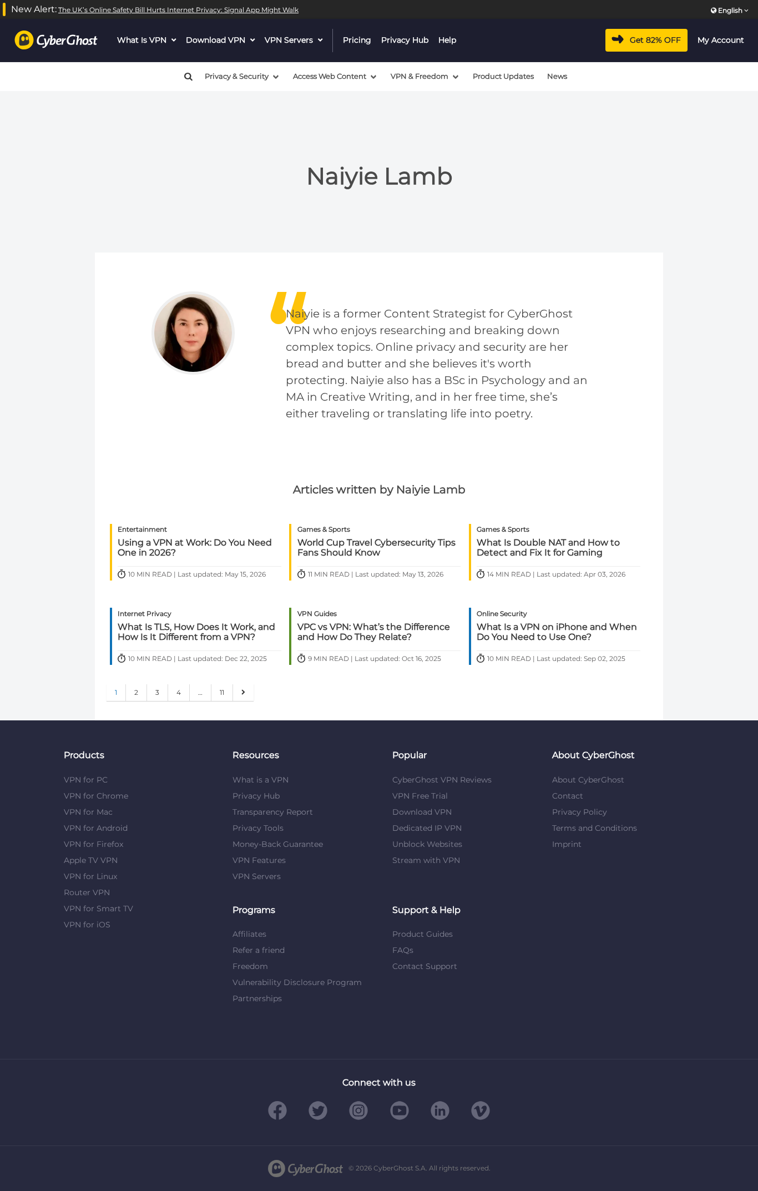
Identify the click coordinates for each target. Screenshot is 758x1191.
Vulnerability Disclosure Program (297, 982)
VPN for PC (86, 780)
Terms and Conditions (594, 828)
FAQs (402, 950)
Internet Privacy (144, 613)
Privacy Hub (404, 40)
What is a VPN (261, 780)
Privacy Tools (258, 828)
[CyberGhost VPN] (56, 40)
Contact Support (424, 966)
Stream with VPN (426, 860)
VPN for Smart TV (98, 909)
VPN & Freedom (419, 76)
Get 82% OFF (655, 40)
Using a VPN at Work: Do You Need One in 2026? (195, 548)
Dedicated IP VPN (427, 828)
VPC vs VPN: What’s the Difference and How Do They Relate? (373, 632)
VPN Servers (289, 40)
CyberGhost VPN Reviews (442, 780)
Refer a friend (259, 950)
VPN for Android (96, 828)
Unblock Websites (427, 844)
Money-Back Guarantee (278, 844)
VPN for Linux (90, 876)
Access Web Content (329, 76)
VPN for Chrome (96, 796)
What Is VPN (141, 40)
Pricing (357, 40)
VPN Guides (317, 613)
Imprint (567, 844)
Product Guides (422, 934)
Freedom (250, 966)
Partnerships (257, 998)
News (557, 76)
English (730, 10)
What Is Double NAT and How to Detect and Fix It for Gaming (548, 548)
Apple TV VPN (91, 860)
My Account (721, 40)
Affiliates (249, 934)
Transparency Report (273, 812)
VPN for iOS (87, 925)
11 (222, 692)
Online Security (502, 613)
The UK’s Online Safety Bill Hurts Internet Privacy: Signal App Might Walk (178, 10)
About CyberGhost (588, 780)
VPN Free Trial (420, 796)
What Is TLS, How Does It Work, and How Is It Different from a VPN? (196, 632)
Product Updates (503, 76)
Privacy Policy (579, 812)
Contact (567, 796)
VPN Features (259, 860)
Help (447, 40)
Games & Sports (323, 529)
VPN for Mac (88, 812)
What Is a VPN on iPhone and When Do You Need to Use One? (557, 632)
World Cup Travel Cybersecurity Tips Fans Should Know (376, 548)
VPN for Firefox (93, 844)
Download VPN (215, 40)
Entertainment (142, 529)
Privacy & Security (237, 76)
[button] (183, 76)
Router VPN (87, 892)
